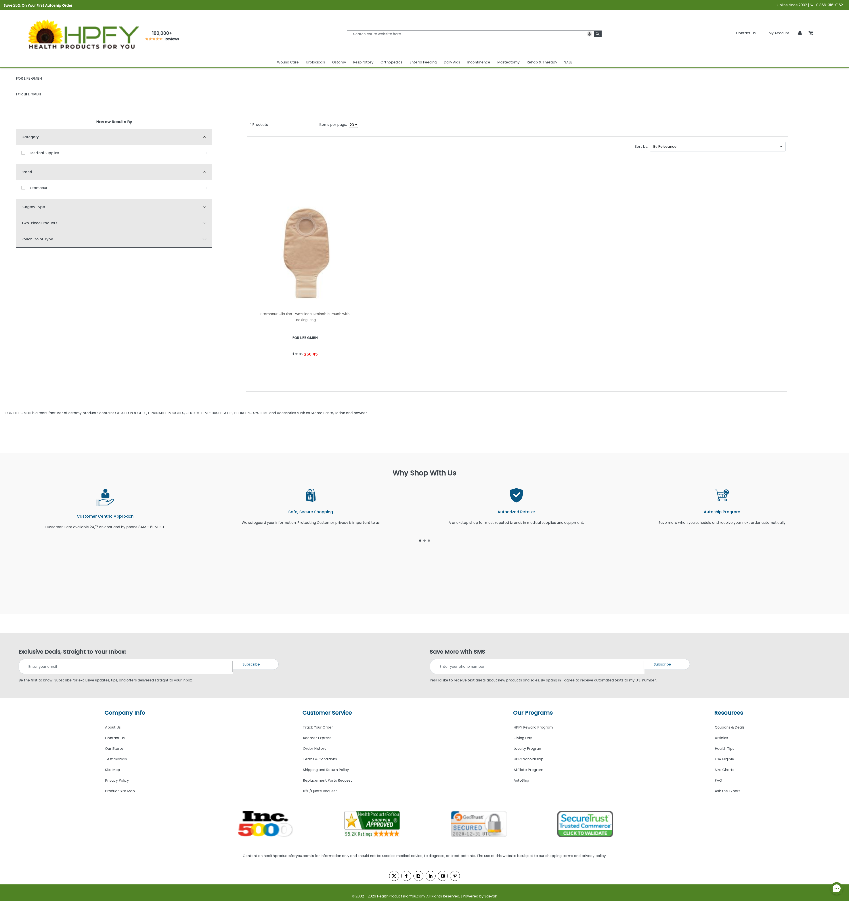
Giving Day (523, 737)
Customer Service (327, 713)
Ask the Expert (727, 791)
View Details (334, 367)
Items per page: (333, 124)
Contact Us (746, 33)
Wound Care (288, 62)
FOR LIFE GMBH (28, 94)
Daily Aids (452, 62)
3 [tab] (429, 540)
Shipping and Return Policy (326, 769)
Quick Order (275, 367)
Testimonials (116, 759)
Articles (721, 737)
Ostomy (339, 62)
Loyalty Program (528, 748)
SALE (568, 62)
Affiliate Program (528, 769)
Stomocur (39, 187)
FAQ (718, 780)
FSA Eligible (724, 759)
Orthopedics (391, 62)
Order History (314, 748)
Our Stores (114, 748)
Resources (728, 713)
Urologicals (315, 62)
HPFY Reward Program (533, 727)
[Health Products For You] (83, 34)
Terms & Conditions (320, 759)
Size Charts (724, 769)
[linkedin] (431, 876)
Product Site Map (120, 791)
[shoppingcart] (811, 33)
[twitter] (394, 876)
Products (259, 124)
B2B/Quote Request (320, 791)
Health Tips (724, 748)
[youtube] (443, 876)
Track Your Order (318, 727)
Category (30, 137)
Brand (26, 171)
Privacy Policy (117, 780)
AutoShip (521, 780)
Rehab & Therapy (542, 62)
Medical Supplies (44, 152)
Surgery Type (33, 206)
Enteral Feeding (423, 62)
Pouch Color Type (37, 239)
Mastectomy (508, 62)
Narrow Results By (114, 121)
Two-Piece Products (39, 223)
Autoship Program (722, 512)
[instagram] (418, 876)
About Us (113, 727)
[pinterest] (455, 876)
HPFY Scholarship (528, 759)
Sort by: (641, 146)
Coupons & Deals (729, 727)
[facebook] (406, 876)
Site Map (112, 769)
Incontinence (478, 62)
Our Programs (533, 713)
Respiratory (363, 62)
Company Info (125, 713)
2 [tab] (424, 540)
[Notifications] (799, 33)
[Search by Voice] (589, 33)
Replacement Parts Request (327, 780)
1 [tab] (420, 540)
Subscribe (251, 664)
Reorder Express (317, 737)
